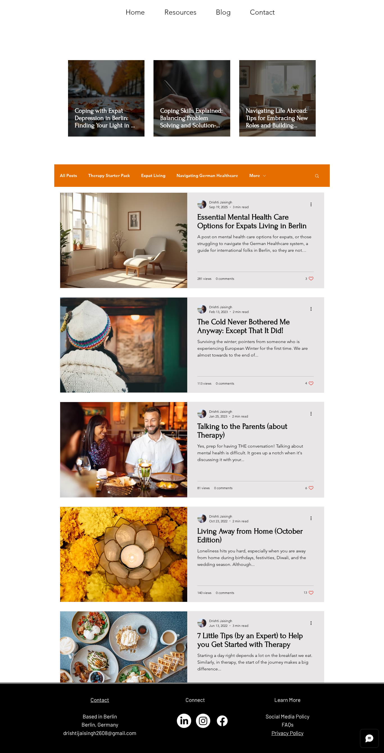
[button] (317, 176)
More (254, 175)
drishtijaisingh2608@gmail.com (99, 733)
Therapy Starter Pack (109, 175)
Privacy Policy (288, 733)
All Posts (68, 175)
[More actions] (313, 204)
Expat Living (153, 175)
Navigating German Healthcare (207, 175)
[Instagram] (203, 721)
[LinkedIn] (184, 721)
